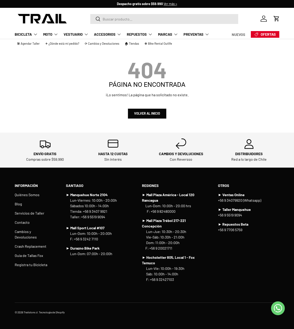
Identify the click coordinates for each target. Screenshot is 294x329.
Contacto (22, 222)
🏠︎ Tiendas (132, 43)
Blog (18, 204)
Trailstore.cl (31, 312)
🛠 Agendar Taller (28, 43)
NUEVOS (238, 34)
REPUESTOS (137, 34)
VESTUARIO (73, 34)
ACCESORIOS (105, 34)
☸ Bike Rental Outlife (158, 43)
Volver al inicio (147, 113)
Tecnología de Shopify (52, 312)
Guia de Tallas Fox (29, 255)
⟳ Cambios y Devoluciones (102, 43)
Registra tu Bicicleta (31, 264)
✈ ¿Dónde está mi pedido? (62, 43)
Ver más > (170, 4)
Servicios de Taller (29, 213)
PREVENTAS (194, 34)
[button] (276, 19)
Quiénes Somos (27, 194)
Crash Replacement (30, 246)
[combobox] (164, 19)
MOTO (47, 34)
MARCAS (165, 34)
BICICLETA (23, 34)
